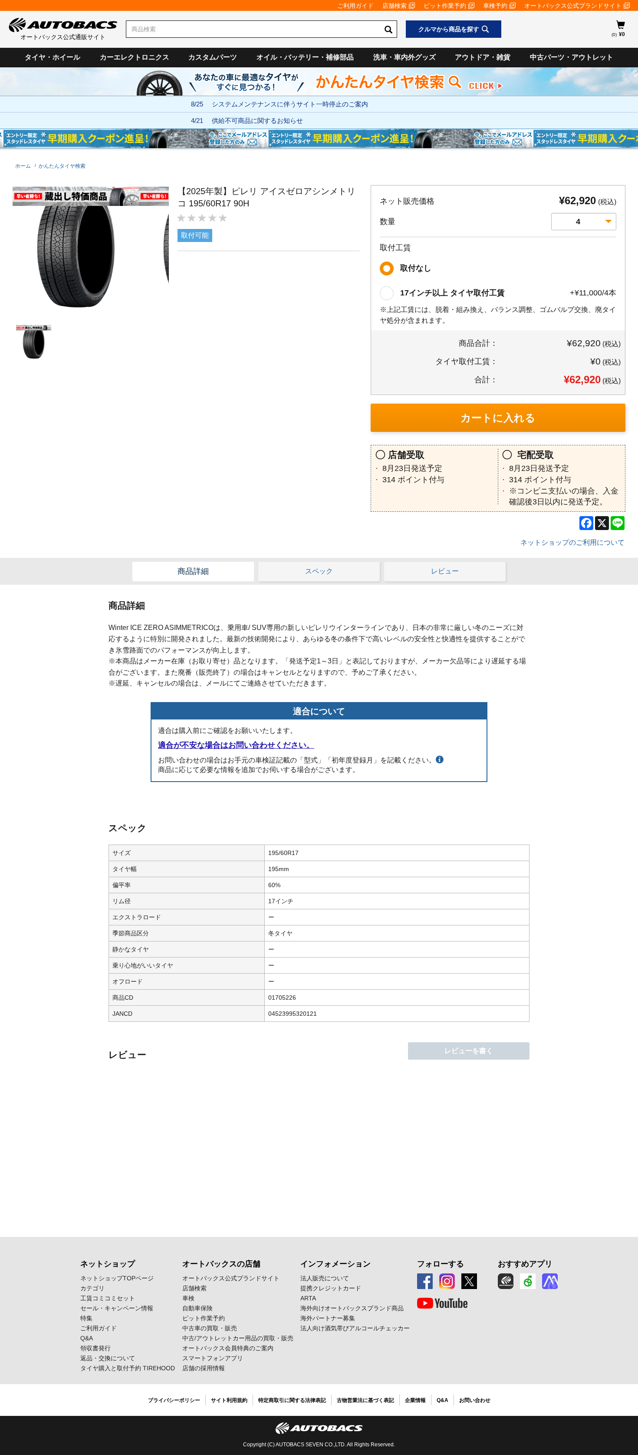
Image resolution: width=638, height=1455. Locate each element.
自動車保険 (197, 1308)
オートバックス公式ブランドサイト (573, 5)
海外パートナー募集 (327, 1318)
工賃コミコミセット (107, 1298)
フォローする (440, 1263)
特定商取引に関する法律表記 (292, 1400)
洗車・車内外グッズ (404, 57)
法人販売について (324, 1278)
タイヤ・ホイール (52, 57)
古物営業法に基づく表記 (365, 1400)
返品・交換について (107, 1358)
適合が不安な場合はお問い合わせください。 (236, 745)
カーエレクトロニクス (134, 57)
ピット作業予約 (445, 5)
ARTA (308, 1298)
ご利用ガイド (355, 5)
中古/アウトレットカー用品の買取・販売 (237, 1338)
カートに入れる (498, 418)
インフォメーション (335, 1263)
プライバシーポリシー (174, 1400)
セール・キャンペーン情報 (116, 1308)
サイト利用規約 (229, 1400)
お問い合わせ (474, 1400)
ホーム (23, 166)
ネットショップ (107, 1263)
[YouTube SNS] (442, 1303)
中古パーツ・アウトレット (571, 57)
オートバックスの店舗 (221, 1263)
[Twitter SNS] (469, 1281)
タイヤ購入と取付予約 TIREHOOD (127, 1368)
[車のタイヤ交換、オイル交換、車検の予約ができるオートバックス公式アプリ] (505, 1281)
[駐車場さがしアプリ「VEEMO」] (528, 1281)
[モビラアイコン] (550, 1281)
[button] (31, 342)
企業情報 (415, 1400)
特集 (86, 1318)
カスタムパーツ (212, 57)
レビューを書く (468, 1050)
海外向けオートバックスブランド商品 (352, 1308)
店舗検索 (394, 5)
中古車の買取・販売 (209, 1328)
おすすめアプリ (525, 1263)
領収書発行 (95, 1348)
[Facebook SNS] (425, 1281)
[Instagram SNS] (447, 1281)
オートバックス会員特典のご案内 (227, 1348)
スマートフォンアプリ (212, 1358)
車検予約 (495, 5)
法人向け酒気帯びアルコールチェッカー (355, 1328)
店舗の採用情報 (203, 1368)
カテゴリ (92, 1288)
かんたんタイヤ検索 (62, 166)
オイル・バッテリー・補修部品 (305, 57)
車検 (188, 1298)
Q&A (86, 1338)
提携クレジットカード (330, 1288)
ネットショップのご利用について (572, 542)
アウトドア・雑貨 (482, 57)
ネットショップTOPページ (117, 1278)
